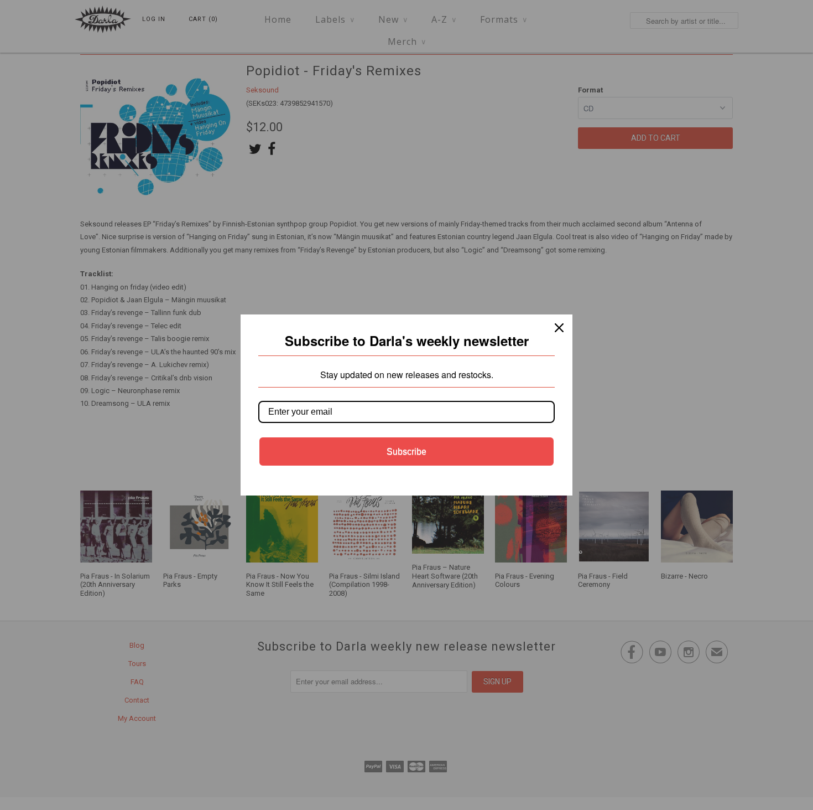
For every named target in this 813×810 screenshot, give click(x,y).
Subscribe (406, 451)
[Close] (559, 327)
